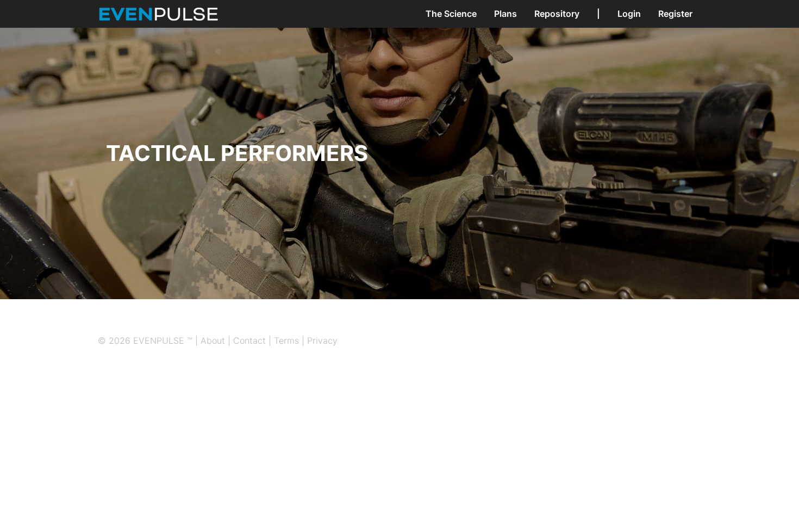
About (213, 340)
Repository (556, 13)
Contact (249, 340)
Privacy (322, 340)
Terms (286, 340)
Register (675, 13)
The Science (451, 13)
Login (629, 13)
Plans (505, 13)
